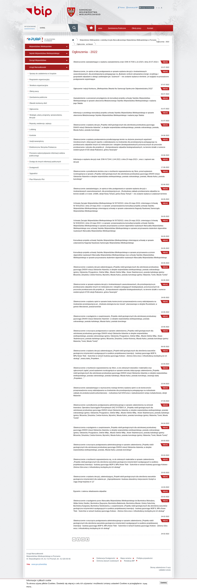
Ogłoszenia (33, 109)
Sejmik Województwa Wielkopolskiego (44, 53)
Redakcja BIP (129, 561)
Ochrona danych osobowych (107, 561)
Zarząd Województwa (37, 60)
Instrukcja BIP (133, 7)
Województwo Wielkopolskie (40, 46)
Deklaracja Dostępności (105, 558)
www (100, 28)
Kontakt (150, 28)
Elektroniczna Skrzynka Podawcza (42, 147)
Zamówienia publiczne (38, 97)
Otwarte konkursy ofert (38, 103)
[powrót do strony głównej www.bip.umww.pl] (39, 11)
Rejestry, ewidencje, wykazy (40, 124)
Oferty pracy (136, 28)
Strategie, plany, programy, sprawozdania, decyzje (45, 116)
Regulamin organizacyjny (39, 80)
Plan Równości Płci (37, 179)
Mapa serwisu (125, 558)
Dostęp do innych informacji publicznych (45, 162)
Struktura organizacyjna (38, 85)
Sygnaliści (33, 173)
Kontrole (32, 135)
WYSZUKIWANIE (30, 27)
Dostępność (34, 168)
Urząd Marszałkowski (37, 67)
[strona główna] (90, 28)
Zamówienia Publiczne (117, 28)
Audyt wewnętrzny (36, 141)
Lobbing (32, 129)
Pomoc (122, 7)
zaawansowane (29, 28)
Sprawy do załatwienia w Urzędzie (42, 74)
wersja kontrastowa (147, 7)
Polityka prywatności (145, 558)
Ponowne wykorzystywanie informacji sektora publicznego (47, 154)
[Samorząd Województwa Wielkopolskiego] (83, 12)
